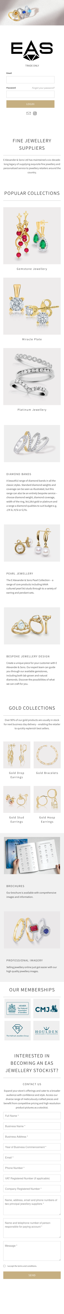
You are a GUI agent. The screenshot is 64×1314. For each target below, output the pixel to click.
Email (9, 73)
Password (11, 87)
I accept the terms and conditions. (22, 1266)
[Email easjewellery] (29, 113)
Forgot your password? (43, 87)
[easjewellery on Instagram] (35, 113)
